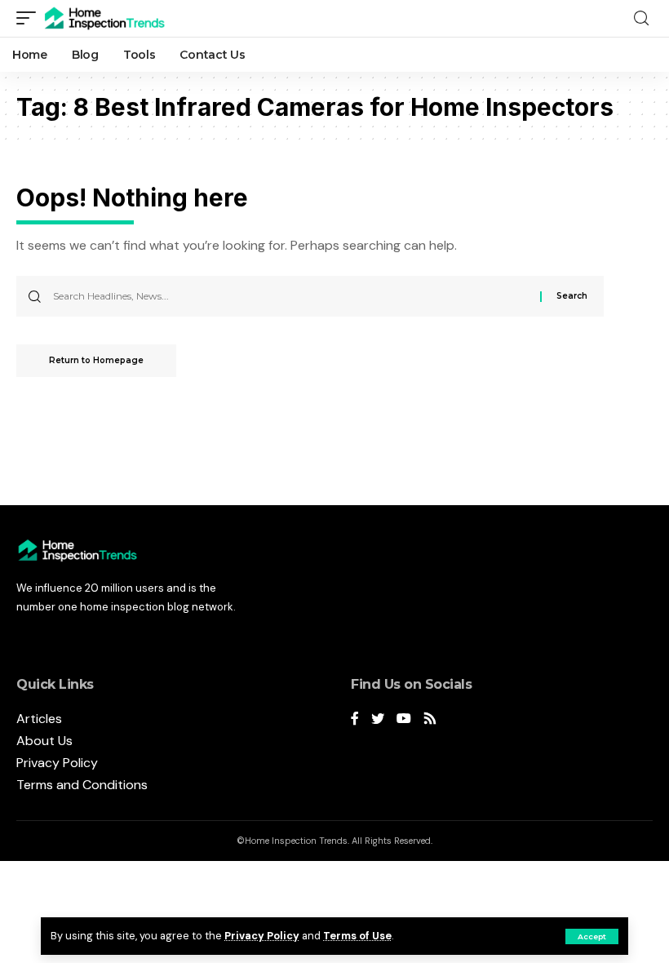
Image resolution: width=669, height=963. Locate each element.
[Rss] (429, 719)
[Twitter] (377, 719)
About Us (44, 740)
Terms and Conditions (82, 784)
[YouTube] (404, 719)
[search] (641, 18)
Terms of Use (357, 936)
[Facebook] (355, 719)
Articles (39, 718)
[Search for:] (290, 296)
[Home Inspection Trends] (109, 18)
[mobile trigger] (30, 18)
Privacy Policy (261, 936)
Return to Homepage (96, 360)
